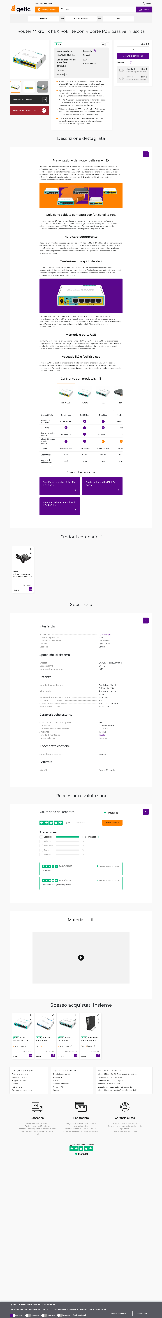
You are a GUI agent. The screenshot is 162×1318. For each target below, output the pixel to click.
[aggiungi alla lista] (107, 44)
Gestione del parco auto (22, 1090)
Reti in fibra (17, 1087)
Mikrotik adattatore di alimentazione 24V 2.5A (22, 571)
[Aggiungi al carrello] (30, 589)
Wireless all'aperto (19, 1077)
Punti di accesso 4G (61, 1074)
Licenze (15, 1084)
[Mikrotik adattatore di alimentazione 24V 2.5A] (22, 556)
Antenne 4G (58, 1077)
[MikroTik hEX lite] (22, 1023)
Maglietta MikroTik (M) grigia (110, 1077)
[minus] (120, 48)
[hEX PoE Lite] (66, 393)
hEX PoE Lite (66, 403)
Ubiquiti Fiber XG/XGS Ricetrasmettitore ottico (117, 1074)
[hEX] (103, 393)
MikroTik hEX (64, 1035)
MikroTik (43, 18)
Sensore (56, 1090)
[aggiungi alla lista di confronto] (102, 44)
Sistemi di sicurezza (20, 1074)
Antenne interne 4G (61, 1084)
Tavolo (102, 735)
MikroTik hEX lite (20, 1035)
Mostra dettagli (79, 1315)
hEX (118, 18)
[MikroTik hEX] (67, 1023)
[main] (22, 9)
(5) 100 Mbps (105, 634)
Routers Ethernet (81, 18)
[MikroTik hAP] (45, 1023)
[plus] (146, 48)
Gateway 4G (58, 1087)
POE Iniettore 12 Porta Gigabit (110, 1080)
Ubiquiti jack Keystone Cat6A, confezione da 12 (117, 1090)
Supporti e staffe (19, 1080)
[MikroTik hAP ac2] (90, 1023)
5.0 (59, 44)
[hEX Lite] (85, 393)
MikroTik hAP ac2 (88, 1035)
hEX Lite (85, 403)
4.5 (17, 1033)
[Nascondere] (146, 154)
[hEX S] (121, 393)
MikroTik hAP (41, 1035)
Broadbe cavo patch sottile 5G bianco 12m (115, 1087)
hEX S (121, 403)
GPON (55, 1080)
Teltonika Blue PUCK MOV (109, 1084)
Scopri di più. (101, 1309)
